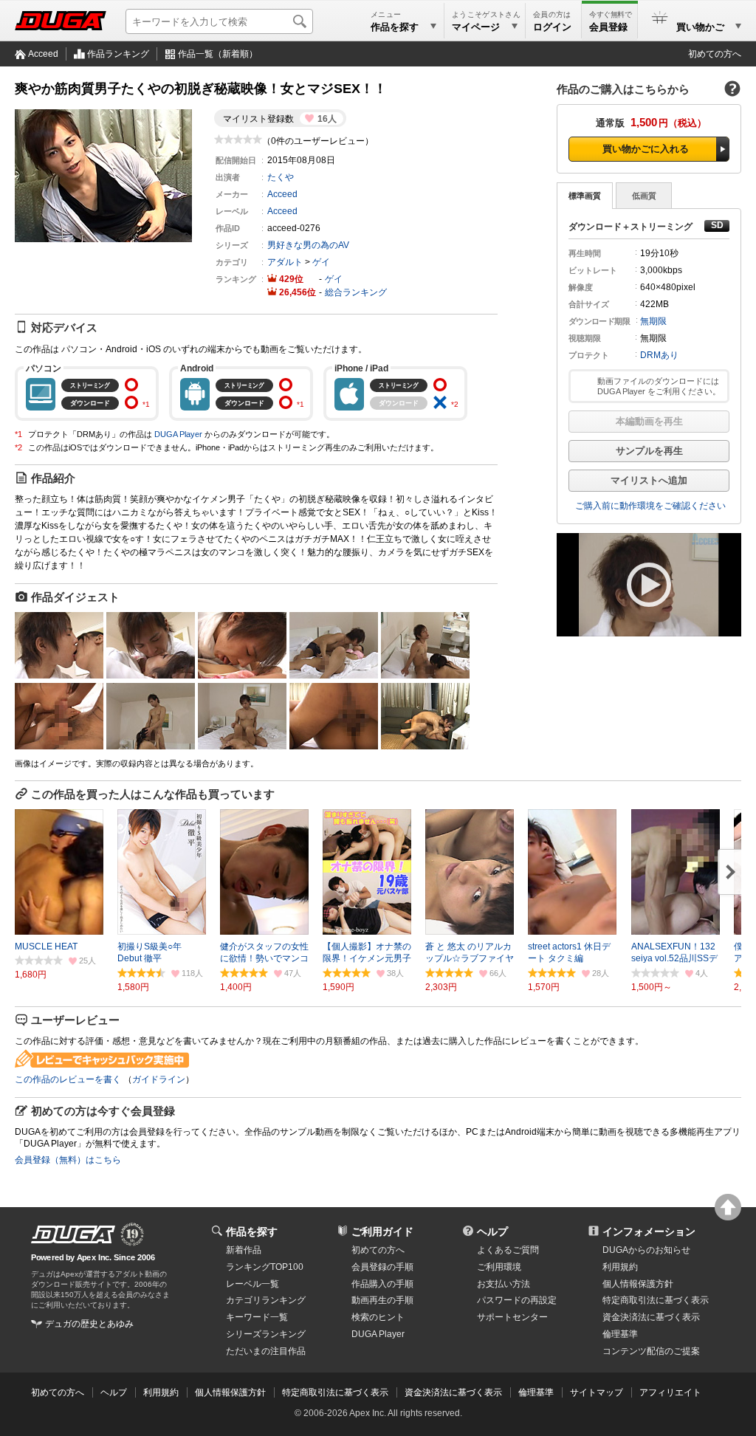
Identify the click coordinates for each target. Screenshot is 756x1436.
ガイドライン (158, 1079)
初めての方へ (714, 54)
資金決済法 (651, 1317)
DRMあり (659, 355)
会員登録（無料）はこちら (68, 1160)
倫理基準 (620, 1334)
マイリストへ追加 (649, 480)
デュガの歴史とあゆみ (89, 1324)
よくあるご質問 (508, 1250)
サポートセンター (512, 1317)
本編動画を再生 (649, 421)
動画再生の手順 (382, 1300)
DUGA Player (178, 434)
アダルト (285, 262)
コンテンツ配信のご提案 (651, 1351)
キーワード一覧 (257, 1317)
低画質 (644, 195)
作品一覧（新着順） (218, 54)
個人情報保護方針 (637, 1284)
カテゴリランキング (266, 1300)
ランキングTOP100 (264, 1267)
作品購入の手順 (382, 1284)
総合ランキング (356, 292)
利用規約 (620, 1267)
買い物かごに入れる (645, 148)
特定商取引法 (655, 1300)
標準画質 (584, 195)
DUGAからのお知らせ (646, 1250)
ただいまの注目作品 (266, 1351)
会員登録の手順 (382, 1267)
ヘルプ (492, 1231)
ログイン (552, 26)
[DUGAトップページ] (60, 20)
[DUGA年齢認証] (73, 1234)
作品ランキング (118, 54)
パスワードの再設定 (517, 1300)
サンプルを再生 (649, 450)
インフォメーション (648, 1231)
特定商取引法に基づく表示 (335, 1392)
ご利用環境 (499, 1267)
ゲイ (321, 262)
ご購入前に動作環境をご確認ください (650, 506)
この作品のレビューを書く (68, 1079)
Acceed (43, 54)
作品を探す (252, 1231)
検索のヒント (378, 1317)
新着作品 (243, 1250)
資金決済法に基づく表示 (453, 1392)
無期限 (653, 321)
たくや (280, 177)
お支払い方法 (503, 1284)
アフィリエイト (670, 1392)
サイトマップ (596, 1392)
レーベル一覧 (252, 1284)
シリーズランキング (266, 1334)
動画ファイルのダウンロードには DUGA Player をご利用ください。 (659, 386)
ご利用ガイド (382, 1231)
